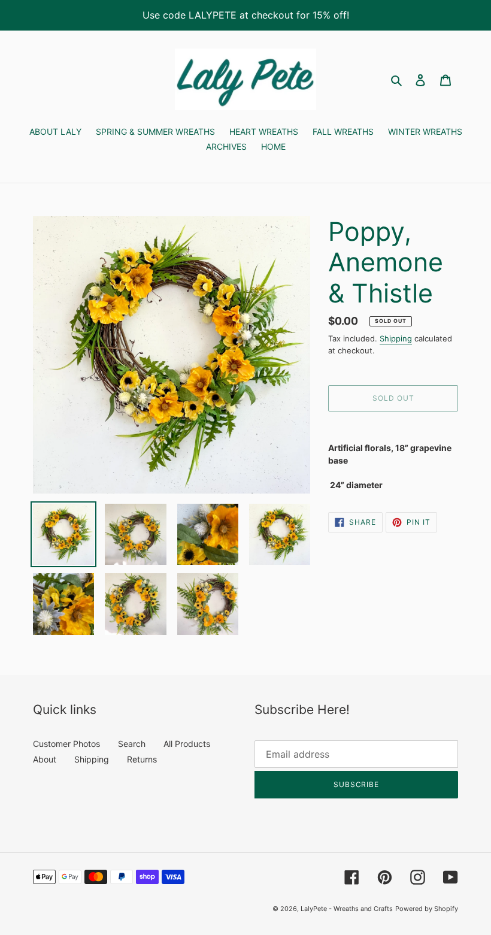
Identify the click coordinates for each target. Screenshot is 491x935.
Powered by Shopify (426, 908)
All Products (186, 744)
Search (132, 744)
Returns (142, 759)
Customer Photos (66, 744)
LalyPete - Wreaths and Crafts (347, 908)
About (44, 759)
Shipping (396, 338)
